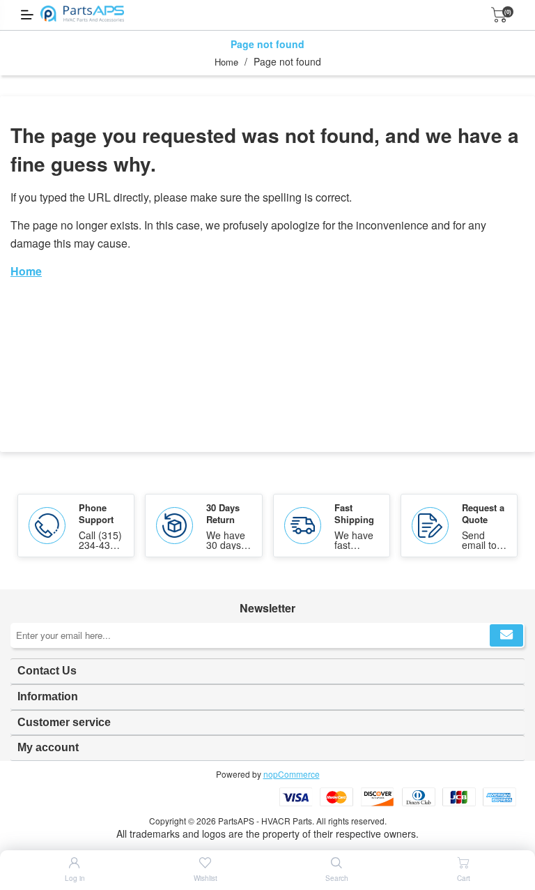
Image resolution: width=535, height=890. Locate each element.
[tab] (267, 671)
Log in (75, 878)
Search (336, 878)
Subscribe (506, 635)
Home (226, 61)
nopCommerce (291, 774)
